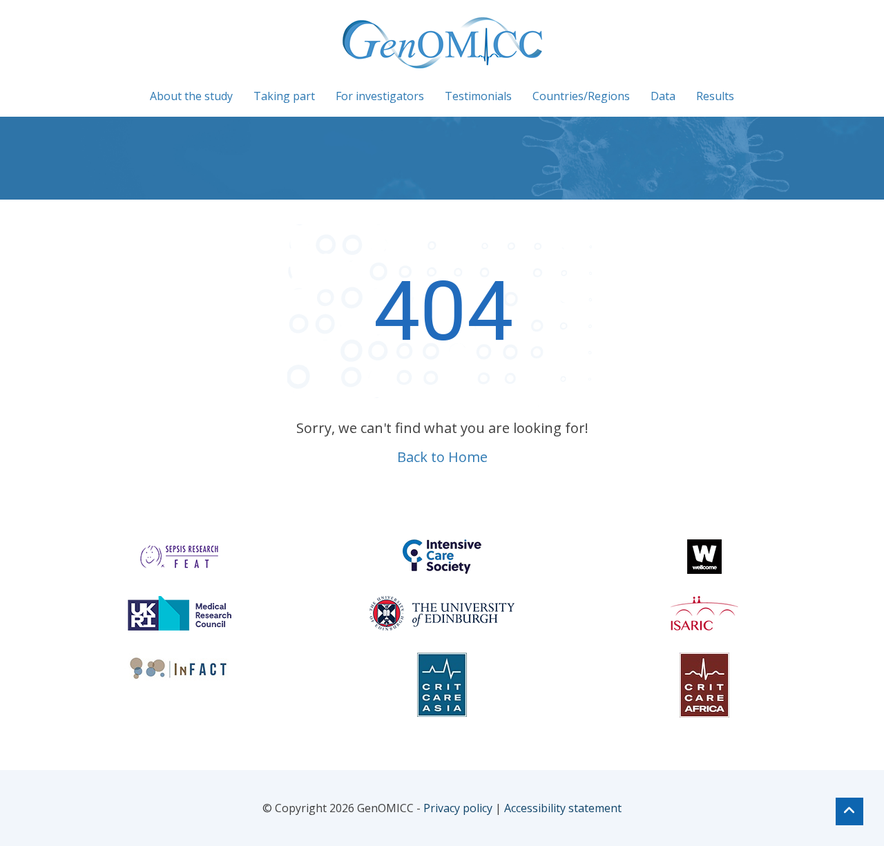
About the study (191, 96)
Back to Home (442, 457)
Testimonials (478, 96)
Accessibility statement (563, 808)
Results (715, 96)
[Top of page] (849, 811)
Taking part (284, 96)
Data (663, 96)
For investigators (380, 96)
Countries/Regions (581, 96)
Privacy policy (457, 808)
